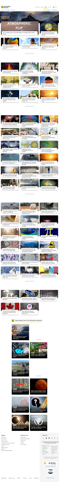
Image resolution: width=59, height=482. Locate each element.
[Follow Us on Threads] (54, 438)
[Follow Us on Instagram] (46, 438)
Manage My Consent (5, 444)
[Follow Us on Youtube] (49, 438)
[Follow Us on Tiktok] (51, 438)
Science (8, 10)
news (4, 10)
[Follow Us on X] (57, 438)
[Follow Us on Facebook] (43, 438)
